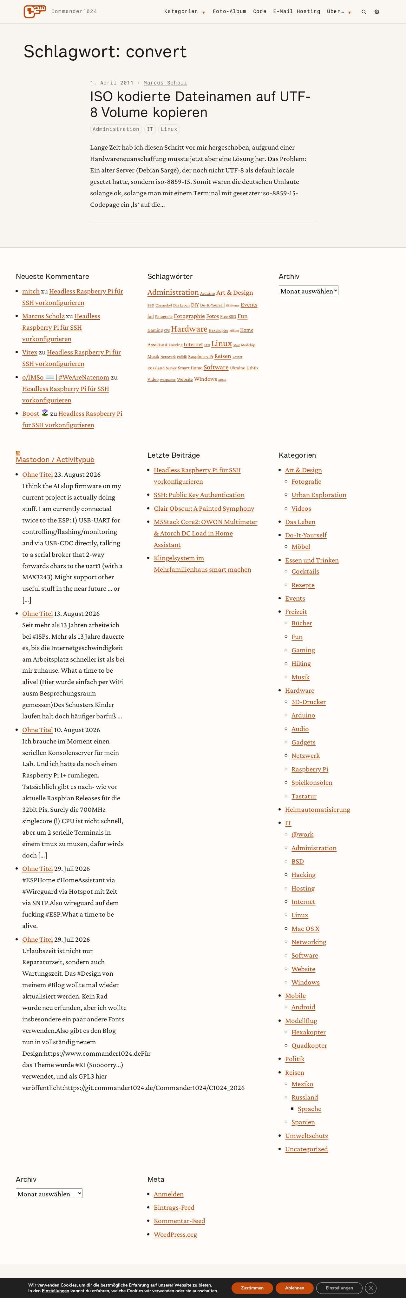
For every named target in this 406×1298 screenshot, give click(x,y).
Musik (153, 356)
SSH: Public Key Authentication (199, 494)
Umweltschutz (306, 1135)
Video (153, 379)
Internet (193, 344)
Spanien (303, 1122)
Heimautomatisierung (317, 809)
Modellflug (301, 1020)
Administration (116, 129)
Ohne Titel (37, 474)
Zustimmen (252, 1288)
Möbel (300, 546)
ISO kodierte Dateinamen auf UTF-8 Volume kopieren (200, 104)
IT (150, 129)
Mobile (295, 995)
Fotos (212, 316)
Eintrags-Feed (174, 1207)
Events (249, 304)
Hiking (234, 330)
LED (207, 345)
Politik (182, 356)
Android (303, 1007)
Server (171, 368)
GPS (167, 330)
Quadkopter (309, 1045)
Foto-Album (229, 11)
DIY (195, 305)
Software (216, 367)
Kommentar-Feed (179, 1220)
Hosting (175, 344)
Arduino (207, 293)
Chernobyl (163, 305)
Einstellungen (55, 1291)
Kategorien (181, 11)
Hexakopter (218, 330)
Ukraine (237, 367)
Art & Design (234, 292)
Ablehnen (294, 1288)
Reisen (222, 355)
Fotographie (189, 315)
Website (185, 379)
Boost (31, 413)
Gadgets (303, 742)
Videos (301, 508)
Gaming (155, 330)
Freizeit (296, 611)
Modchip (248, 345)
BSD (150, 305)
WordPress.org (175, 1234)
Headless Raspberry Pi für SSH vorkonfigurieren (61, 327)
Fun (243, 315)
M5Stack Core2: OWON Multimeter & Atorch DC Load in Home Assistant (206, 532)
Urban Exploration (318, 494)
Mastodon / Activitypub (55, 459)
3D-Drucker (308, 701)
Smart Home (190, 367)
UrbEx (252, 367)
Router (237, 357)
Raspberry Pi (200, 356)
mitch (31, 291)
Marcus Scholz (165, 83)
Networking (308, 942)
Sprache (309, 1108)
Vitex (29, 352)
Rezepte (303, 585)
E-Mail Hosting (296, 11)
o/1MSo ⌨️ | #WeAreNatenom (65, 377)
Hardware (189, 328)
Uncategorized (306, 1149)
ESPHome (232, 305)
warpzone (168, 379)
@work (302, 834)
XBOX (222, 379)
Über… (335, 11)
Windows (205, 378)
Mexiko (302, 1083)
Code (260, 11)
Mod (236, 345)
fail (150, 316)
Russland (156, 367)
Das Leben (181, 305)
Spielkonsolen (311, 782)
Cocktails (305, 571)
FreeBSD (228, 316)
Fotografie (164, 316)
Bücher (301, 623)
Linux (169, 129)
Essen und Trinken (312, 560)
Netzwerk (168, 356)
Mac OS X (305, 928)
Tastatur (304, 796)
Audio (300, 728)
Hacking (303, 874)
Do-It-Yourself (212, 305)
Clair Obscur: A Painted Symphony (204, 508)
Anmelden (169, 1194)
